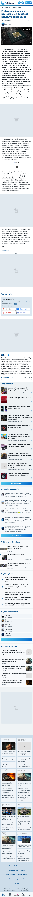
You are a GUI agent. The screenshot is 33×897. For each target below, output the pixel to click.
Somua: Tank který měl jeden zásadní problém (24, 817)
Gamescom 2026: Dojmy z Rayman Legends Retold (24, 765)
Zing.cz (4, 670)
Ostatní (14, 7)
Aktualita (7, 7)
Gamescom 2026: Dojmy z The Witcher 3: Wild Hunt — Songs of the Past (13, 652)
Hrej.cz (4, 656)
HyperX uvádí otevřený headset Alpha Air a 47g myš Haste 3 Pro (19, 474)
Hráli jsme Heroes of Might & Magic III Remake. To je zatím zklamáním (24, 790)
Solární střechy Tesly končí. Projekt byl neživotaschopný (18, 389)
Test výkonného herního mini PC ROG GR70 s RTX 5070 (8, 797)
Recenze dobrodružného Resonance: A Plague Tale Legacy (14, 660)
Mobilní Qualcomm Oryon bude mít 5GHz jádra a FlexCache (20, 398)
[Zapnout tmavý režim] (22, 2)
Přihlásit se (28, 2)
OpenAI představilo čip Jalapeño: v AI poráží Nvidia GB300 (8, 790)
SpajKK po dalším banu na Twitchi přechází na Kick (8, 758)
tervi (5, 355)
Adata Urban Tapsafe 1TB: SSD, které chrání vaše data (19, 445)
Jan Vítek (8, 24)
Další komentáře (16, 535)
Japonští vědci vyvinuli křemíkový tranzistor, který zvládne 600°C (7, 783)
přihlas (27, 302)
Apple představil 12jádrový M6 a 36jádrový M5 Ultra (19, 407)
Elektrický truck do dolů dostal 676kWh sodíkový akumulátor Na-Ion (20, 455)
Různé (19, 7)
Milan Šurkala (12, 392)
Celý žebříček (16, 639)
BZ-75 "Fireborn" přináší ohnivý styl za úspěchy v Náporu (24, 822)
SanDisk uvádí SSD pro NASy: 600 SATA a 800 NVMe (19, 426)
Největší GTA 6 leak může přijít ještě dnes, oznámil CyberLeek (8, 753)
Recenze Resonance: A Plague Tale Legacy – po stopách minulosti (13, 667)
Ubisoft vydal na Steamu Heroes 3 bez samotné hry (8, 857)
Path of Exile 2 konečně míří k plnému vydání (14, 674)
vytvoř (15, 303)
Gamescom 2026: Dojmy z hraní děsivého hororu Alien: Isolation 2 (12, 681)
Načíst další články (16, 483)
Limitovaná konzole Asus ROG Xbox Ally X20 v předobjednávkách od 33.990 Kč (20, 417)
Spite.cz (4, 663)
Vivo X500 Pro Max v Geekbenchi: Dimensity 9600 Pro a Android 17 (23, 858)
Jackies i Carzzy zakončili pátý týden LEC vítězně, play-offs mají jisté (8, 818)
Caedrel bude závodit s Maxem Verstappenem (8, 823)
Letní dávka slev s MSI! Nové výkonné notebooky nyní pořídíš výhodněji (19, 436)
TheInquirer (5, 250)
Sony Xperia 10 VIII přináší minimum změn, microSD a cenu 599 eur (24, 851)
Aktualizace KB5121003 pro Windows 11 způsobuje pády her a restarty (19, 465)
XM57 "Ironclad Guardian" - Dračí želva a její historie (24, 828)
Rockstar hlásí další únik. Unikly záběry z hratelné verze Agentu (8, 764)
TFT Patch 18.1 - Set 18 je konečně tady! (8, 828)
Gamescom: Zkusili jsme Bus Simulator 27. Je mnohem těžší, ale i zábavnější (24, 798)
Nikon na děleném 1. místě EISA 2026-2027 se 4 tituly (24, 846)
